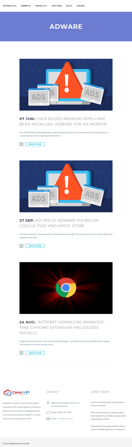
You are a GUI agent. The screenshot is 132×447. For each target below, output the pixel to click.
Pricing (81, 6)
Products (41, 6)
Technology (9, 6)
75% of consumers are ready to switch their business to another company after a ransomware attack (108, 415)
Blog (69, 6)
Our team (56, 6)
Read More (35, 144)
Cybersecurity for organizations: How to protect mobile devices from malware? (108, 428)
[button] (21, 144)
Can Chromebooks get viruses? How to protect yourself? (108, 404)
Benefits (26, 6)
